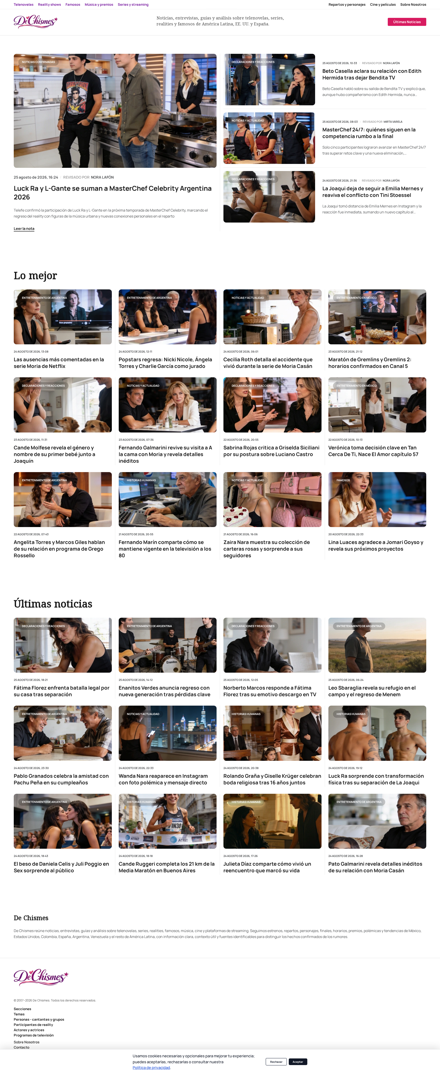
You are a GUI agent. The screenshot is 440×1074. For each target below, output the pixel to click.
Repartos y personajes (347, 4)
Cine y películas (383, 4)
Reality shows (49, 4)
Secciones (22, 1009)
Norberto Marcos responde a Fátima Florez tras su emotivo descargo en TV (269, 691)
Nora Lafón (391, 63)
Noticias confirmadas (38, 62)
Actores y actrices (29, 1030)
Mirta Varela (393, 122)
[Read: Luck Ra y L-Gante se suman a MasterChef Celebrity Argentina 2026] (115, 111)
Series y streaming (133, 4)
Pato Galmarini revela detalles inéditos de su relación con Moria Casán (375, 867)
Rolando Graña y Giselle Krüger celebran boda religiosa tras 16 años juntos (272, 779)
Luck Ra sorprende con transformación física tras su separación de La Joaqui (376, 779)
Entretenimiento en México (357, 297)
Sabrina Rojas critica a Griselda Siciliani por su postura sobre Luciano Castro (271, 450)
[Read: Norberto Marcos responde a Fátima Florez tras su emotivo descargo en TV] (272, 645)
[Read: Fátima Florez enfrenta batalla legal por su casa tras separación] (63, 645)
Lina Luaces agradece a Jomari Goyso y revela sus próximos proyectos (375, 545)
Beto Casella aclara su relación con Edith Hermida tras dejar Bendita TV (371, 74)
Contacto (21, 1047)
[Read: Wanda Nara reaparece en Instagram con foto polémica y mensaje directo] (168, 733)
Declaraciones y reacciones (253, 62)
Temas (19, 1014)
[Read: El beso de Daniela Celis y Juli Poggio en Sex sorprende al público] (63, 821)
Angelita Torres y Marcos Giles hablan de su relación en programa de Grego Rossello (59, 549)
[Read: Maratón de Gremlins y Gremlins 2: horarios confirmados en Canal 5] (377, 316)
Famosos (73, 4)
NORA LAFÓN (102, 177)
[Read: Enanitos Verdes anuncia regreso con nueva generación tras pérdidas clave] (168, 645)
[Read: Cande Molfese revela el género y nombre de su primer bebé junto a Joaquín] (63, 404)
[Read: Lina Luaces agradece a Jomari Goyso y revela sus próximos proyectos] (377, 499)
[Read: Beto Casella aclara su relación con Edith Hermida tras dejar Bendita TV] (269, 79)
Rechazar (276, 1061)
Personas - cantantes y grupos (39, 1019)
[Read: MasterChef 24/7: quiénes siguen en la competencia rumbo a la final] (269, 138)
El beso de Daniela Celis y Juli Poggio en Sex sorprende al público (61, 867)
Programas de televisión (34, 1035)
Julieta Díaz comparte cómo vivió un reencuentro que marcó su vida (267, 867)
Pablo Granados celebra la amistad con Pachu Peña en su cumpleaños (61, 779)
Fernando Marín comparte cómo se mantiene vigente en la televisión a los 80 (165, 549)
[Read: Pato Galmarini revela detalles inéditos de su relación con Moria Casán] (377, 821)
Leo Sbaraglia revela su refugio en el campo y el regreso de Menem (372, 691)
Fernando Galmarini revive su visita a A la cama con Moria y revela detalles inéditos (165, 454)
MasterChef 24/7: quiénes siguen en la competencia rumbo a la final (369, 133)
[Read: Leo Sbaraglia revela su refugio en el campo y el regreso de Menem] (377, 645)
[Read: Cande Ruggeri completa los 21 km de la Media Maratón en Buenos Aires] (168, 821)
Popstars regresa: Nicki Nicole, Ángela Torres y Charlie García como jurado (165, 363)
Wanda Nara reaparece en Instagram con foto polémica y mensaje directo (163, 779)
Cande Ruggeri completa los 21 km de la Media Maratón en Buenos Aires (167, 867)
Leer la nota (24, 228)
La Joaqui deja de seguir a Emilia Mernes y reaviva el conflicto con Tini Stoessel (372, 191)
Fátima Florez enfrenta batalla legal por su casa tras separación (62, 691)
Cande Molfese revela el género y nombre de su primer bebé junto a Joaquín (54, 454)
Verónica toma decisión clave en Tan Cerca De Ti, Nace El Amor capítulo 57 (373, 450)
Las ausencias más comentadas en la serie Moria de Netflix (59, 363)
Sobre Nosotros (413, 4)
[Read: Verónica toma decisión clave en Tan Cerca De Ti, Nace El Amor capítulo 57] (377, 404)
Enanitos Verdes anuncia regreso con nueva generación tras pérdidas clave (164, 691)
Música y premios (99, 4)
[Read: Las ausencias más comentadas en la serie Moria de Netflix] (63, 316)
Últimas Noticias (407, 21)
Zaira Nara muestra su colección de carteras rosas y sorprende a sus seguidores (266, 549)
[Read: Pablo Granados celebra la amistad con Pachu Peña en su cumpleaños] (63, 733)
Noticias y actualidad (248, 120)
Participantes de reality (33, 1024)
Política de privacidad (151, 1067)
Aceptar (298, 1061)
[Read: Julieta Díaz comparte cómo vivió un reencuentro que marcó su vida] (272, 821)
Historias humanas (141, 480)
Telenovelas (23, 4)
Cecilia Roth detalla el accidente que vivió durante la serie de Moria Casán (268, 363)
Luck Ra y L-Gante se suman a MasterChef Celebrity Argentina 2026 (113, 192)
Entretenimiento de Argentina (44, 297)
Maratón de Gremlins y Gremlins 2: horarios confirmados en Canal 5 (370, 363)
